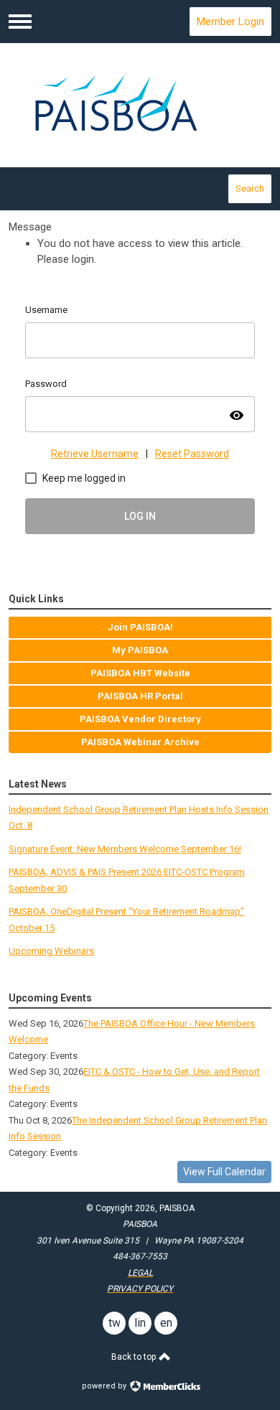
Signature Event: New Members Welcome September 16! (125, 849)
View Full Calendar (224, 1171)
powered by (105, 1386)
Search (249, 188)
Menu (20, 21)
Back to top (134, 1357)
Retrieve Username (95, 453)
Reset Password (192, 453)
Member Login (230, 21)
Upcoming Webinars (51, 951)
